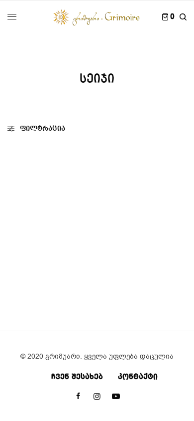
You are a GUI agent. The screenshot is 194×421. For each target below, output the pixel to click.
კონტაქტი (138, 377)
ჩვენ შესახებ (77, 377)
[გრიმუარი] (97, 16)
